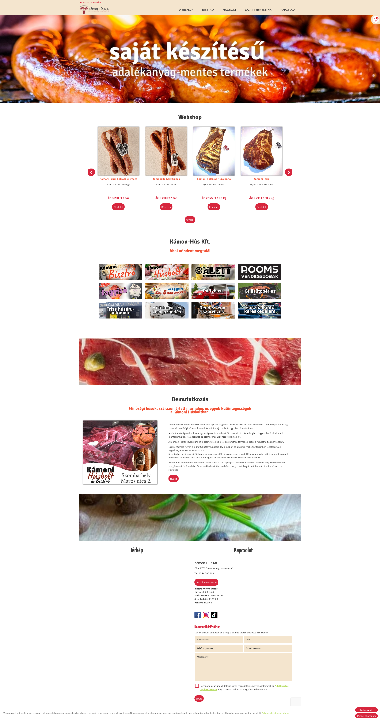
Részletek (118, 207)
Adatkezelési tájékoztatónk (275, 712)
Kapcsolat (288, 10)
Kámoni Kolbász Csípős (118, 179)
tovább (190, 219)
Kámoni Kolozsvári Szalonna (166, 179)
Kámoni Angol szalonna (261, 179)
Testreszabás (366, 709)
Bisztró (208, 10)
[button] (288, 172)
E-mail (253, 648)
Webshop (186, 10)
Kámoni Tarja (214, 179)
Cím (248, 639)
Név (203, 639)
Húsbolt (229, 10)
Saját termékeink (258, 10)
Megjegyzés (203, 656)
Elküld (199, 698)
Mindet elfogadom (366, 715)
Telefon (205, 648)
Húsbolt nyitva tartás (206, 582)
